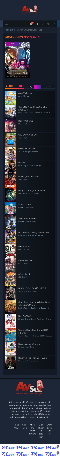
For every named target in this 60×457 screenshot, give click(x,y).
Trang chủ (10, 30)
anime (30, 10)
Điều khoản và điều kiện (41, 431)
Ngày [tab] (31, 87)
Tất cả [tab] (51, 87)
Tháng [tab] (44, 87)
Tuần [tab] (37, 87)
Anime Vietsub (16, 402)
